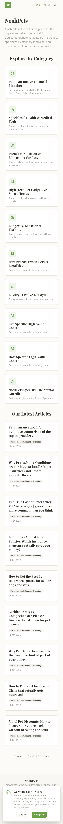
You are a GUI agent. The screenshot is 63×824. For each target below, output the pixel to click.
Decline (23, 814)
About (47, 5)
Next (47, 756)
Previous (18, 756)
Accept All (39, 814)
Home (37, 5)
